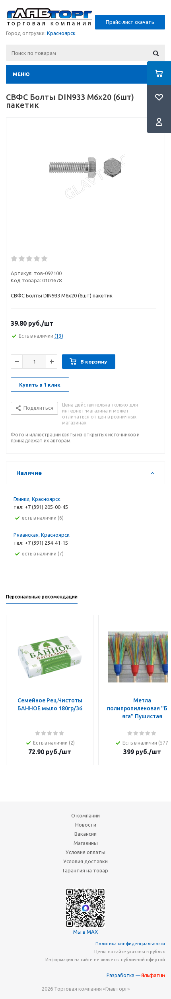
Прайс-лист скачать (130, 22)
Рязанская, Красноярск (42, 535)
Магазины (86, 843)
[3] (29, 259)
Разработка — (124, 975)
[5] (45, 259)
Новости (85, 824)
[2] (22, 259)
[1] (14, 259)
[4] (37, 259)
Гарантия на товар (85, 870)
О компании (85, 815)
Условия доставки (85, 861)
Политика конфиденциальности (130, 943)
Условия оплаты (85, 852)
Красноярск (61, 33)
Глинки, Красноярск (37, 499)
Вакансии (85, 834)
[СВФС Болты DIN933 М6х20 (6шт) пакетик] (85, 179)
